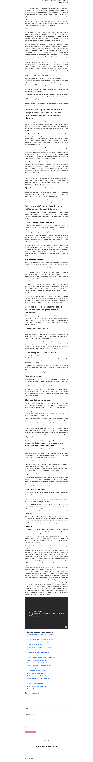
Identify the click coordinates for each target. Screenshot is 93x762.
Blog (39, 0)
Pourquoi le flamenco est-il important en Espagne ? (39, 642)
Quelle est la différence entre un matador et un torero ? (40, 634)
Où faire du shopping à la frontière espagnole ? (38, 652)
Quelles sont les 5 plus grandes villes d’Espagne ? (38, 675)
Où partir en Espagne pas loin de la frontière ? (37, 668)
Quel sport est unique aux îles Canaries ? (36, 670)
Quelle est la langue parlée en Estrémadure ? (37, 686)
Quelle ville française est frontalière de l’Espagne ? (39, 665)
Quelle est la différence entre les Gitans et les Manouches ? (41, 657)
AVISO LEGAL (46, 740)
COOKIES (38, 746)
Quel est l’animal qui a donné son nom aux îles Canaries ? (40, 639)
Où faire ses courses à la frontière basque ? (37, 681)
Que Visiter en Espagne (28, 1)
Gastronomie (65, 0)
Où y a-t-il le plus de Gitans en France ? (36, 673)
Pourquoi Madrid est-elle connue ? (35, 688)
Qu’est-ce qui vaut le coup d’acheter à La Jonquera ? (39, 636)
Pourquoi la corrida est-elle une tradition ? (37, 660)
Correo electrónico (30, 714)
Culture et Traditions (45, 0)
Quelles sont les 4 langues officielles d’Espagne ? (38, 655)
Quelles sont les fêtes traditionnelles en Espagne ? (39, 647)
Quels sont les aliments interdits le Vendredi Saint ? (39, 678)
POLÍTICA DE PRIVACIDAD (45, 746)
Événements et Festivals (56, 0)
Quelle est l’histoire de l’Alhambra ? (35, 683)
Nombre (27, 708)
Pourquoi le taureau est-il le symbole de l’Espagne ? (39, 662)
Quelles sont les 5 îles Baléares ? (34, 644)
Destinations (61, 2)
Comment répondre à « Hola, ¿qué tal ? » (36, 649)
